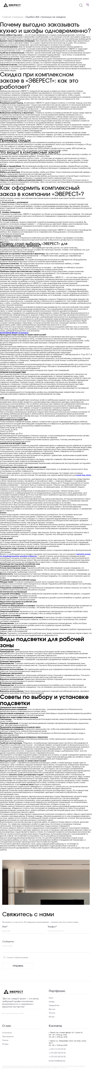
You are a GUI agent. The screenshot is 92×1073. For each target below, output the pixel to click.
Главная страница (12, 17)
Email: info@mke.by (57, 1061)
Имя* (5, 926)
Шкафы (52, 1002)
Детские (52, 1009)
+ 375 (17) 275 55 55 (57, 1049)
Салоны (5, 1040)
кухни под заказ (83, 475)
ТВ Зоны (52, 1013)
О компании (7, 1033)
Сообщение (8, 941)
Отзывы (5, 1044)
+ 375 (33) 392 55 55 (57, 1057)
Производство (8, 1036)
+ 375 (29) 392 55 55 (57, 1053)
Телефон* (52, 926)
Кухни (51, 998)
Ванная (52, 1017)
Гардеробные (54, 1005)
